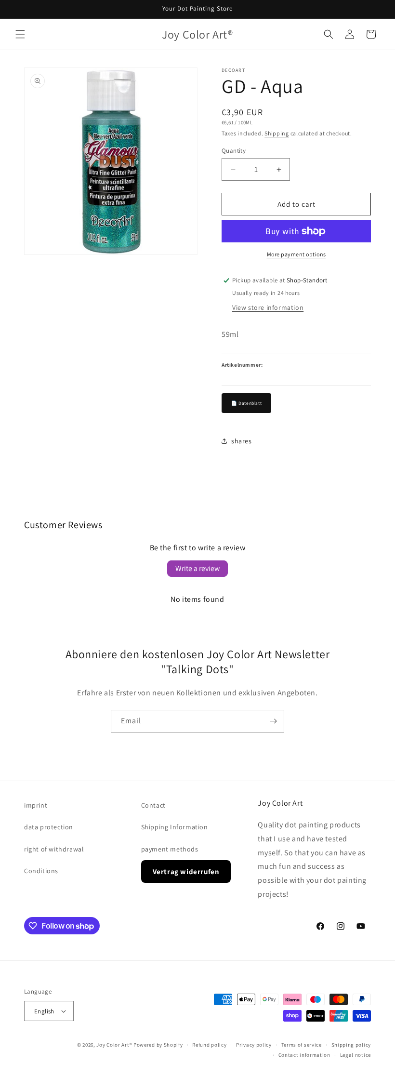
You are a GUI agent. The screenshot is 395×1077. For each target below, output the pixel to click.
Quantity (234, 150)
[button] (20, 34)
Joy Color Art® (114, 1044)
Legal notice (355, 1054)
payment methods (169, 849)
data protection (48, 827)
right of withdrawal (54, 849)
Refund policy (209, 1044)
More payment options (296, 254)
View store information (267, 307)
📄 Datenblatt (246, 403)
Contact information (304, 1054)
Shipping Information (174, 827)
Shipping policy (351, 1044)
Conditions (41, 870)
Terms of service (301, 1044)
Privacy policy (254, 1044)
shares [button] (241, 441)
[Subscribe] (273, 721)
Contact (153, 805)
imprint (35, 805)
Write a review (197, 568)
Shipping (276, 133)
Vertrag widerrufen (186, 871)
